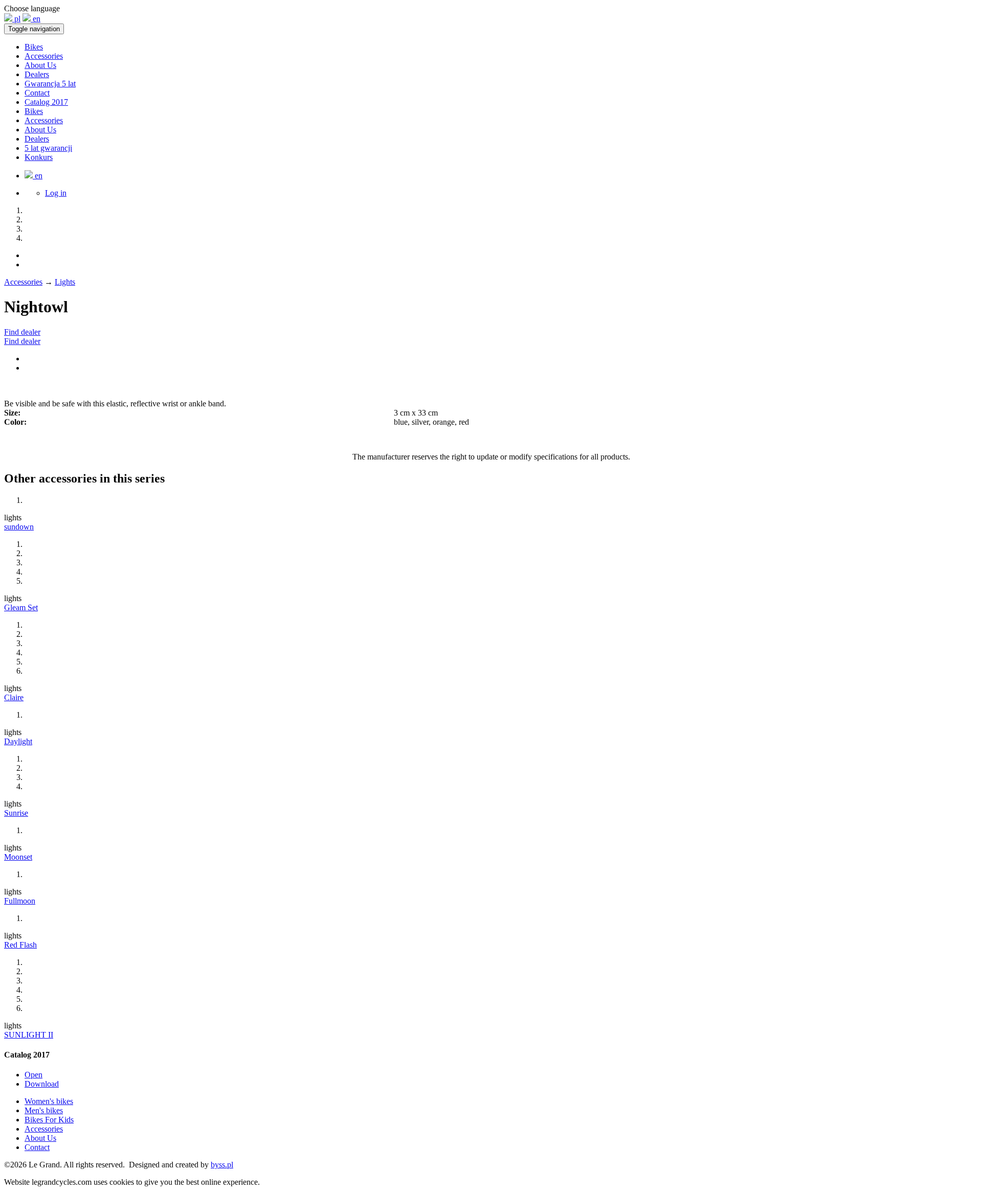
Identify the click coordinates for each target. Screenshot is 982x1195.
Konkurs (39, 157)
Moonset (18, 857)
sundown (19, 526)
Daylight (18, 741)
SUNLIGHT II (28, 1034)
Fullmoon (19, 901)
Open (33, 1074)
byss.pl (222, 1164)
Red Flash (20, 944)
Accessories (44, 56)
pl (16, 18)
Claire (14, 697)
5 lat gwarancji (48, 148)
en (35, 18)
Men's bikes (44, 1110)
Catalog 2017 (46, 102)
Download (42, 1083)
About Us (40, 65)
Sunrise (16, 813)
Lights (65, 282)
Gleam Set (21, 607)
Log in (55, 193)
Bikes (34, 46)
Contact (37, 92)
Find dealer (22, 332)
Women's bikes (49, 1101)
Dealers (37, 74)
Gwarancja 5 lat (50, 83)
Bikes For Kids (49, 1119)
